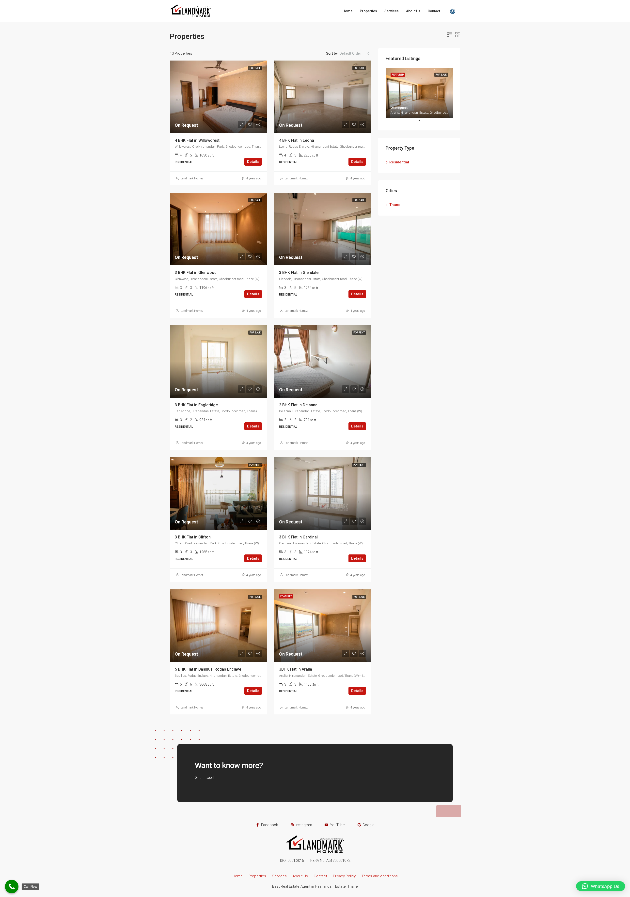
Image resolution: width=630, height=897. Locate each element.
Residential (399, 162)
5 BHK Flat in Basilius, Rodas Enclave (208, 669)
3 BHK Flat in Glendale (298, 272)
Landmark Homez (191, 178)
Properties (368, 11)
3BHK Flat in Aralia (295, 669)
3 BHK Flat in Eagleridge (196, 405)
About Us (413, 11)
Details (253, 161)
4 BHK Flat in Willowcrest (197, 140)
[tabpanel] (419, 93)
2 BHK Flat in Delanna (298, 405)
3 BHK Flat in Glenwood (196, 272)
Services (391, 11)
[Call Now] (11, 886)
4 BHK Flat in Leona (296, 140)
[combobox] (354, 53)
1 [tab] (421, 122)
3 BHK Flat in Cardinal (298, 537)
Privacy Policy (344, 876)
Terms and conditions (380, 876)
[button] (600, 886)
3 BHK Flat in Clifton (193, 537)
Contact (434, 11)
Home (347, 11)
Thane (394, 205)
